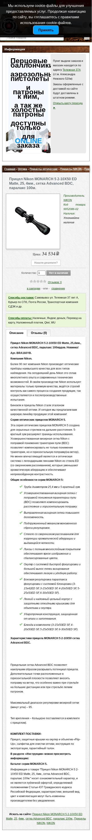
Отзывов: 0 (55, 282)
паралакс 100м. (63, 818)
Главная (9, 169)
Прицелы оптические (44, 169)
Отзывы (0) (39, 333)
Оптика (22, 169)
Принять (46, 29)
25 (15, 818)
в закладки (33, 288)
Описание (16, 333)
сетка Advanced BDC (39, 818)
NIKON (51, 823)
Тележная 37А (72, 69)
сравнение (58, 288)
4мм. (21, 818)
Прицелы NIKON (71, 169)
